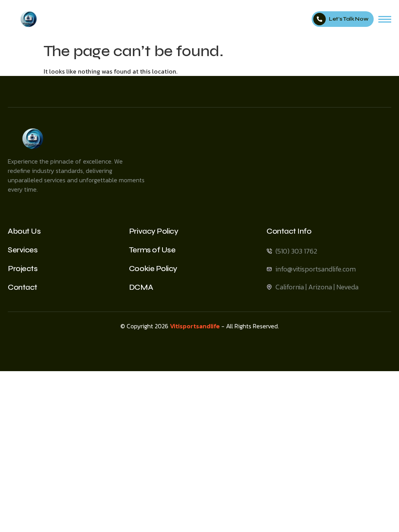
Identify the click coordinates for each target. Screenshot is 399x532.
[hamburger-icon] (384, 19)
